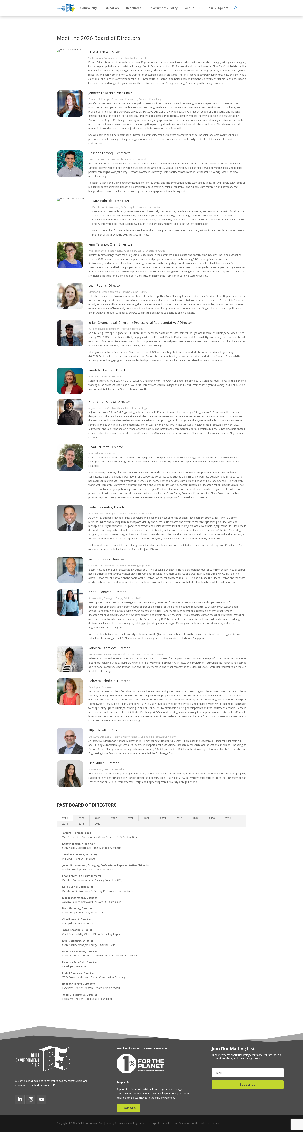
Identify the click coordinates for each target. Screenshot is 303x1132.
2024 (81, 818)
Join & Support (217, 8)
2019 (163, 818)
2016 (212, 818)
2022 (114, 818)
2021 (130, 818)
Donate (129, 1108)
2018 (179, 818)
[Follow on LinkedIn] (20, 1099)
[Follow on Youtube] (41, 1099)
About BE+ (192, 8)
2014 (65, 823)
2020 (146, 818)
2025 (65, 818)
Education (111, 8)
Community (88, 8)
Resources (133, 8)
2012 (97, 823)
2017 (195, 818)
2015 (228, 818)
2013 (81, 823)
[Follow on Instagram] (30, 1099)
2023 (97, 818)
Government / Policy (163, 8)
